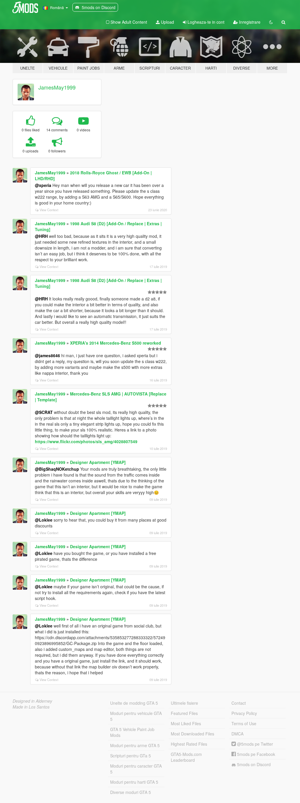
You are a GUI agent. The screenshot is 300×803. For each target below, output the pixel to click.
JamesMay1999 (57, 87)
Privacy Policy (244, 713)
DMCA (237, 734)
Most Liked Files (186, 723)
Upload (167, 22)
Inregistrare (249, 22)
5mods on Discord (253, 764)
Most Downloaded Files (192, 734)
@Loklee (43, 520)
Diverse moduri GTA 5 (130, 792)
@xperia (43, 185)
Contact (238, 703)
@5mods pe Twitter (254, 744)
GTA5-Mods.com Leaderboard (186, 757)
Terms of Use (243, 723)
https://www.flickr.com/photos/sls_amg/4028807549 (86, 441)
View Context (49, 209)
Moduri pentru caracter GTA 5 (136, 769)
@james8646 (47, 355)
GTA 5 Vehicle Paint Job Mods (132, 732)
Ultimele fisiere (184, 703)
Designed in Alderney (32, 701)
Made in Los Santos (31, 707)
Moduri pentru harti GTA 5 (134, 782)
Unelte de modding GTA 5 (134, 703)
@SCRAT (44, 412)
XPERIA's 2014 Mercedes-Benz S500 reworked (115, 343)
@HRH (41, 236)
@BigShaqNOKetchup (57, 469)
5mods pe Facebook (255, 754)
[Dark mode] (271, 22)
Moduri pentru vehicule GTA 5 (136, 716)
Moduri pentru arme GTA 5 (135, 745)
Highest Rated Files (189, 744)
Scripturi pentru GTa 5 (130, 756)
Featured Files (184, 713)
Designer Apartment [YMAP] (98, 462)
